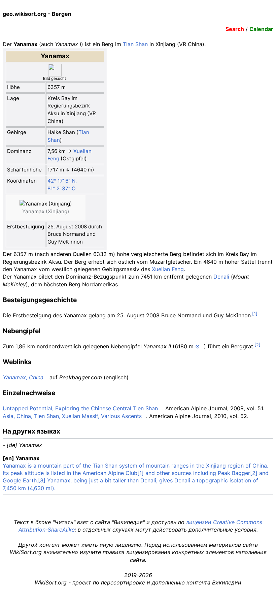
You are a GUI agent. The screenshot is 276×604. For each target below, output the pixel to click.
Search (235, 29)
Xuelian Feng (168, 269)
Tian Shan (135, 44)
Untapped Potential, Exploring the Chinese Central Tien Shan (80, 408)
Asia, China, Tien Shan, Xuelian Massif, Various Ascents (72, 416)
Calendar (261, 29)
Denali (221, 276)
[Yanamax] (32, 207)
